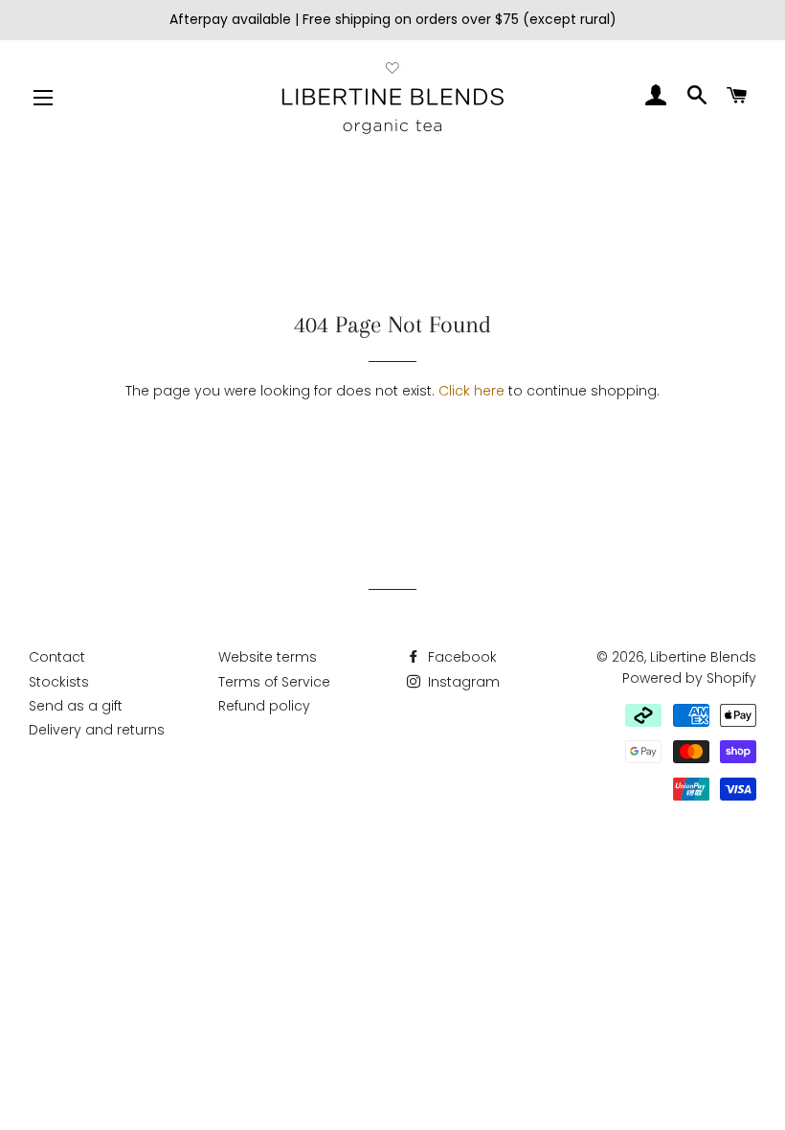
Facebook (460, 657)
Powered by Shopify (689, 678)
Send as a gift (76, 705)
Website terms (267, 657)
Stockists (59, 681)
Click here (471, 390)
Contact (57, 657)
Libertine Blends (703, 657)
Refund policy (264, 705)
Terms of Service (274, 681)
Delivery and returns (97, 729)
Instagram (462, 681)
